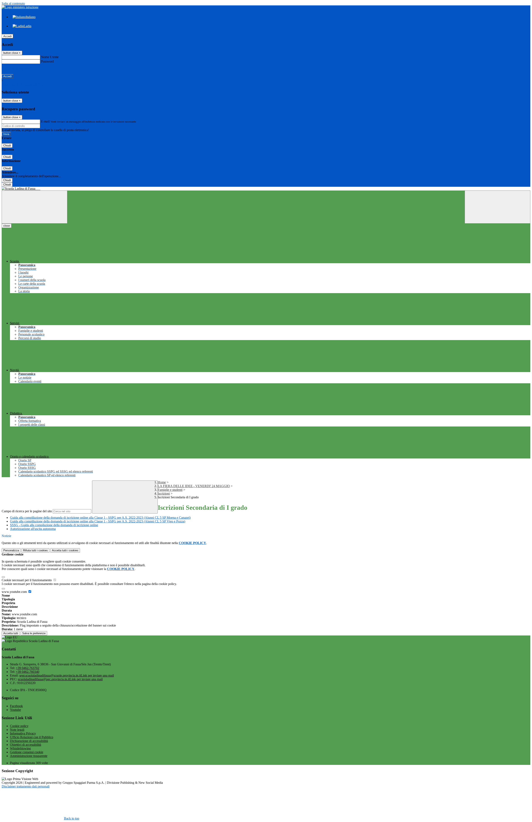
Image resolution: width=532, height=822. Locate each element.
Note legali (17, 729)
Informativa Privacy (23, 733)
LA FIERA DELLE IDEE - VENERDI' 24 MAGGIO (194, 486)
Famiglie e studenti (170, 489)
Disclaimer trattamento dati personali (25, 786)
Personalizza (11, 550)
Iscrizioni (164, 493)
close (6, 225)
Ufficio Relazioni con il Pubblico (31, 737)
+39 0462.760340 (27, 671)
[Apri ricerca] (497, 207)
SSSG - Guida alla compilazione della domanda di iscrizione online (54, 525)
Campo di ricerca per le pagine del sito (27, 511)
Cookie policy (19, 726)
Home (162, 482)
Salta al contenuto (13, 3)
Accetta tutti (65, 550)
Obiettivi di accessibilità (25, 744)
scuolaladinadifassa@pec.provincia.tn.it (60, 679)
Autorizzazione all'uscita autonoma (33, 529)
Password (47, 61)
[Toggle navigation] (34, 207)
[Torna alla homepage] (266, 188)
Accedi (7, 36)
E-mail (45, 121)
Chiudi (7, 145)
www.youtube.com (15, 591)
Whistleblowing (20, 748)
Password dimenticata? (17, 69)
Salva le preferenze (34, 633)
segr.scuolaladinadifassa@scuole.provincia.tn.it (66, 675)
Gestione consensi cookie (26, 752)
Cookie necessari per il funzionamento (27, 580)
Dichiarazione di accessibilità (29, 741)
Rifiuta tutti (35, 550)
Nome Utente (50, 57)
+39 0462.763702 (27, 668)
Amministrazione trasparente (28, 756)
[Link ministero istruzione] (20, 7)
